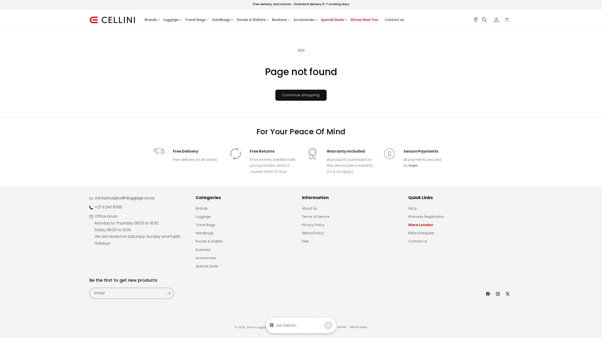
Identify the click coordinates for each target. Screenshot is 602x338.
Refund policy (358, 327)
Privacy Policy (313, 225)
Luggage (203, 216)
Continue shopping (301, 94)
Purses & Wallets (209, 241)
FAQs (412, 208)
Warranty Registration (426, 216)
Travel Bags (205, 225)
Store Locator (420, 225)
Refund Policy (313, 233)
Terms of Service (315, 216)
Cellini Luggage (258, 327)
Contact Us (417, 241)
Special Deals (207, 266)
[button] (152, 19)
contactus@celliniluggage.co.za (124, 198)
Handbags (205, 233)
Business (203, 249)
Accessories (206, 258)
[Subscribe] (168, 293)
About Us (309, 208)
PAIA (305, 241)
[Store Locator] (477, 20)
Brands (202, 208)
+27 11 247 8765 (108, 207)
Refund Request (421, 233)
